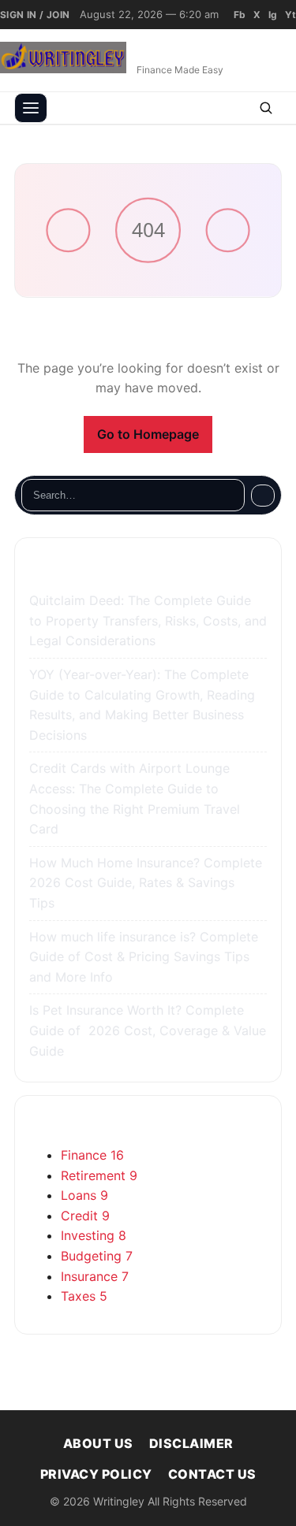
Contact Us (212, 1474)
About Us (98, 1443)
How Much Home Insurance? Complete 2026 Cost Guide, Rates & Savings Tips (145, 883)
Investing (93, 1235)
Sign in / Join (35, 14)
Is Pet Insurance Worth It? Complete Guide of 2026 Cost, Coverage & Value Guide (147, 1030)
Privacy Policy (96, 1474)
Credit (85, 1215)
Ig (272, 14)
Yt (290, 14)
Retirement (99, 1175)
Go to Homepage (148, 434)
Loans (84, 1195)
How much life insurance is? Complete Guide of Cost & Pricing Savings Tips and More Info (143, 957)
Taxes (84, 1296)
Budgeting (97, 1256)
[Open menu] (30, 108)
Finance (92, 1155)
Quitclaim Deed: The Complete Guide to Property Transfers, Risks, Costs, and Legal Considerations (148, 620)
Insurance (95, 1276)
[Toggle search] (266, 108)
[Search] (263, 496)
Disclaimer (191, 1443)
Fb (239, 14)
